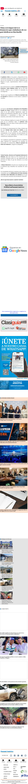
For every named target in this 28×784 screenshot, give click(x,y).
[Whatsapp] (11, 755)
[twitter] (18, 755)
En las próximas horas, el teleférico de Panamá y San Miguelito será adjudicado (7, 575)
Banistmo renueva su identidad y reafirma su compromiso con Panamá (10, 419)
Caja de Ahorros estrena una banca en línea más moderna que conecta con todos (14, 464)
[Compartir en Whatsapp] (18, 72)
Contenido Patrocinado (7, 398)
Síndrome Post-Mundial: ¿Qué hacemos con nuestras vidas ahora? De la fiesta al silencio (13, 442)
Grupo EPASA (5, 777)
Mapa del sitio (6, 768)
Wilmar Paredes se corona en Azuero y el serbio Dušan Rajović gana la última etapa (7, 551)
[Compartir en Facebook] (4, 72)
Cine (14, 772)
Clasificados (7, 771)
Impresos (15, 776)
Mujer (15, 770)
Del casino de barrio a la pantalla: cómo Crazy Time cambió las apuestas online (12, 487)
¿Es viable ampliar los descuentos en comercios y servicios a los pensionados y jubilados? (12, 633)
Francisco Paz (3, 37)
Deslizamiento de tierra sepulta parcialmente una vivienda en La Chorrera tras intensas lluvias (12, 727)
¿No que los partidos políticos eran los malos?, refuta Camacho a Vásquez (13, 657)
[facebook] (14, 755)
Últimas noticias (6, 539)
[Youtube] (21, 755)
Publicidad (7, 774)
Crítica (15, 764)
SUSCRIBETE (14, 195)
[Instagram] (25, 755)
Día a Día (14, 767)
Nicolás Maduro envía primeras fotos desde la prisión (13, 681)
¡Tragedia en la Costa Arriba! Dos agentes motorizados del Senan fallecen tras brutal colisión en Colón (13, 704)
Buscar (6, 765)
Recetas (15, 774)
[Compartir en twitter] (11, 72)
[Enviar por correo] (24, 72)
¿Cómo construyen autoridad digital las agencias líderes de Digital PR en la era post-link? (13, 510)
